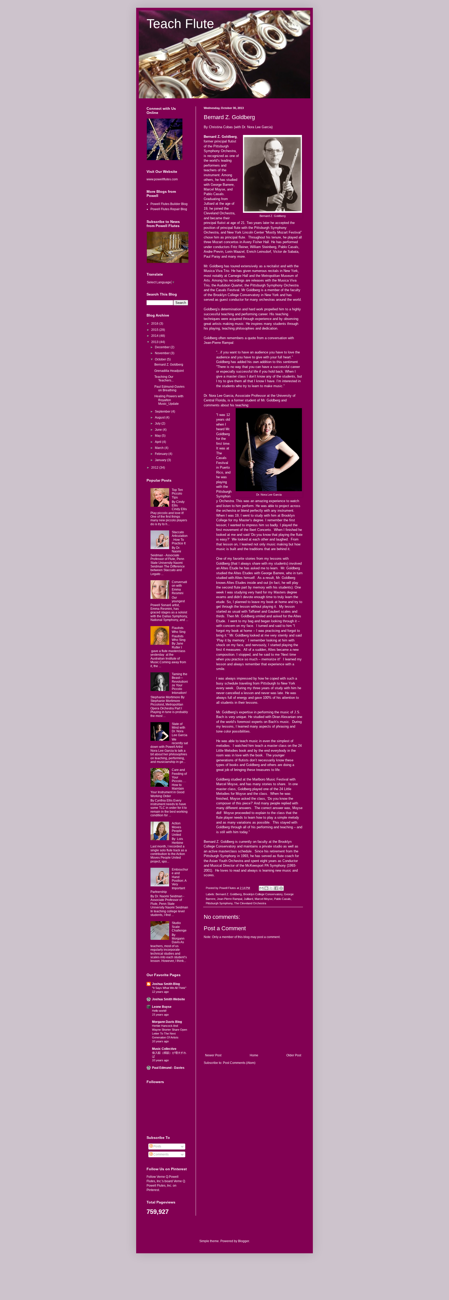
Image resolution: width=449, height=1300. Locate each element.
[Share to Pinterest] (281, 888)
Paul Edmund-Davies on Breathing (169, 388)
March (159, 448)
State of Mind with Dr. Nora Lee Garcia (179, 729)
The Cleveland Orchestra (250, 903)
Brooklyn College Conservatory (262, 894)
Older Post (293, 1055)
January (161, 460)
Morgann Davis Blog (167, 1022)
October (161, 359)
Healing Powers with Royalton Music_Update (168, 400)
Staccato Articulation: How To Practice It (180, 537)
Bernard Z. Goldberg (229, 894)
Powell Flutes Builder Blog (169, 204)
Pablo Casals (282, 898)
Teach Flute (180, 23)
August (160, 417)
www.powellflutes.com (162, 179)
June (159, 430)
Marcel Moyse (264, 898)
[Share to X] (271, 888)
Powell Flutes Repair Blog (168, 209)
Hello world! (159, 1010)
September (163, 411)
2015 (155, 330)
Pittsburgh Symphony (219, 903)
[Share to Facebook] (276, 888)
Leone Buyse (161, 1007)
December (162, 347)
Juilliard (248, 898)
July (158, 423)
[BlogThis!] (266, 888)
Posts (157, 1146)
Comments (161, 1154)
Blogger (243, 1241)
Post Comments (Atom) (239, 1063)
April (158, 442)
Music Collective (164, 1049)
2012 (155, 467)
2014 (155, 336)
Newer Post (213, 1055)
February (161, 454)
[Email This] (261, 888)
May (158, 435)
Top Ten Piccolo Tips (177, 493)
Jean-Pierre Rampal (229, 898)
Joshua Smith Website (168, 999)
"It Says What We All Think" (169, 987)
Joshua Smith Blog (166, 984)
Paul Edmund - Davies (168, 1068)
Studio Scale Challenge (179, 926)
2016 (155, 323)
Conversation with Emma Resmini (179, 587)
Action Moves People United (177, 829)
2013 (155, 342)
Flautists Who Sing (179, 629)
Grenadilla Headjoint (169, 371)
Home (254, 1055)
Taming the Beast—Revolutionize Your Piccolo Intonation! (180, 683)
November (162, 353)
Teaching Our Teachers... (164, 378)
